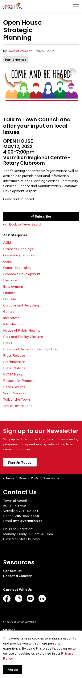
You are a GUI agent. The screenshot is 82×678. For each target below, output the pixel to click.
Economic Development (21, 274)
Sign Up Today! (20, 462)
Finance (9, 293)
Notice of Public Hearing (22, 330)
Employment (13, 286)
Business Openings (18, 249)
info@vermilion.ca (27, 521)
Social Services (14, 393)
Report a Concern (17, 576)
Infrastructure (13, 324)
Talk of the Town (16, 399)
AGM (7, 242)
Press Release (14, 355)
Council (8, 261)
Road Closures (14, 387)
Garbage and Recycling (21, 305)
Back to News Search (25, 224)
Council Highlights (17, 267)
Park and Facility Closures (23, 337)
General (9, 311)
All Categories (15, 235)
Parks (7, 343)
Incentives (11, 318)
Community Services (19, 255)
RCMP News (13, 374)
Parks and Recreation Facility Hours (30, 349)
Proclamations (14, 362)
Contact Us (12, 571)
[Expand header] (75, 6)
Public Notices (15, 60)
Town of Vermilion (19, 51)
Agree (13, 669)
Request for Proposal (19, 380)
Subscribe (42, 216)
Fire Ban (9, 299)
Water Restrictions (17, 406)
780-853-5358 (27, 516)
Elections (10, 280)
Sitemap (9, 630)
